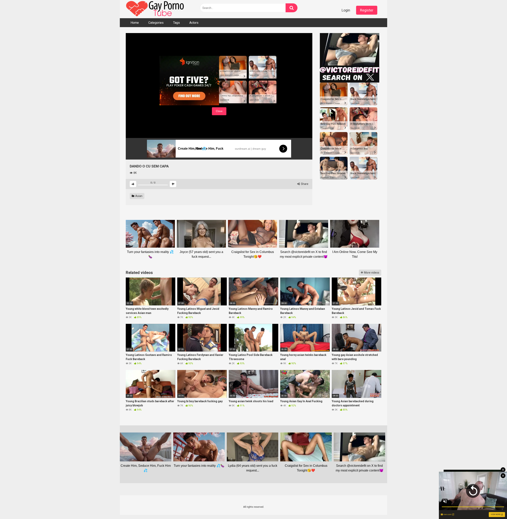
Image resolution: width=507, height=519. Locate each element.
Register (366, 10)
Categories (156, 23)
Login (346, 10)
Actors (193, 23)
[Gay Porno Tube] (155, 9)
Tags (176, 23)
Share (304, 183)
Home (135, 23)
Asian (138, 196)
